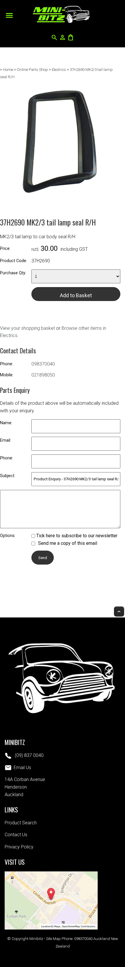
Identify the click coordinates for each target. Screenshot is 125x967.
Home (8, 69)
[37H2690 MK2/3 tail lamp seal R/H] (60, 200)
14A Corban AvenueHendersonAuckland (25, 787)
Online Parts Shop (32, 69)
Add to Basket (76, 295)
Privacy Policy (19, 847)
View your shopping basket (27, 328)
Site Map (53, 938)
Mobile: (6, 375)
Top (119, 611)
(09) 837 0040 (29, 755)
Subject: (7, 475)
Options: (7, 535)
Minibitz (36, 938)
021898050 (43, 375)
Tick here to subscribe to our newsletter (76, 535)
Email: (5, 440)
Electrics (59, 69)
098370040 (43, 364)
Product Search (21, 822)
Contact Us (16, 834)
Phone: (6, 363)
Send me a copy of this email (67, 543)
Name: (6, 422)
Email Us (22, 767)
